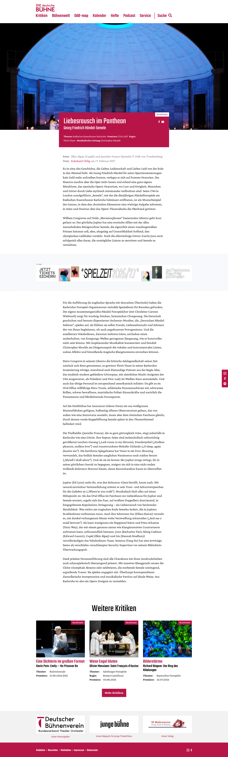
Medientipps (60, 8)
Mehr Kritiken (114, 692)
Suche (162, 15)
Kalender (99, 15)
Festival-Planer (103, 8)
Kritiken (41, 15)
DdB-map (81, 15)
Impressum (79, 750)
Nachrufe (58, 2)
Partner (145, 2)
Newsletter (53, 750)
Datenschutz (92, 750)
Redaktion (40, 750)
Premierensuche (103, 2)
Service (145, 15)
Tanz (39, 2)
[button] (159, 122)
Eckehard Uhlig (80, 161)
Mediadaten (148, 8)
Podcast (129, 15)
